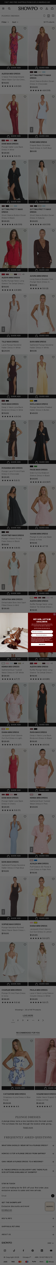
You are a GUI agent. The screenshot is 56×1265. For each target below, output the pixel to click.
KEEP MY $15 (42, 644)
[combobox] (33, 635)
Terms (43, 641)
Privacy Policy (40, 641)
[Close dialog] (55, 614)
